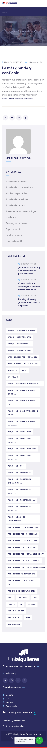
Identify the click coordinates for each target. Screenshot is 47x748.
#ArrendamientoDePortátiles (22, 357)
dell (35, 598)
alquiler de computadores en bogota (23, 413)
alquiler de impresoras (19, 432)
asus (10, 598)
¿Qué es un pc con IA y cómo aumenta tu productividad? (29, 270)
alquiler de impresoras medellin (19, 457)
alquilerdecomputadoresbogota (25, 384)
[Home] (9, 3)
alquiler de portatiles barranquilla (19, 481)
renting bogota (16, 611)
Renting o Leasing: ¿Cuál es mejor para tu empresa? (29, 302)
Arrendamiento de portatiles (22, 541)
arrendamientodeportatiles (22, 547)
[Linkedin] (24, 680)
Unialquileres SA (28, 31)
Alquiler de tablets (15, 205)
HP (21, 604)
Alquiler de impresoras (17, 181)
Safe (28, 617)
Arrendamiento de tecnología (21, 211)
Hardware (11, 217)
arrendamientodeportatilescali (24, 561)
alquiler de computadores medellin (21, 423)
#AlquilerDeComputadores (21, 330)
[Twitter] (5, 680)
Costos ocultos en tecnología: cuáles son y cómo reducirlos (29, 286)
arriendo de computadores (21, 591)
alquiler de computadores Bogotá (21, 392)
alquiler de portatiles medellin (19, 508)
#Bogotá (12, 370)
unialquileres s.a (14, 235)
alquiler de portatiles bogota (19, 491)
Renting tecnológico (16, 223)
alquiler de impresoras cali (22, 449)
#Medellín (13, 377)
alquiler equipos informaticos (16, 519)
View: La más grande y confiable (17, 98)
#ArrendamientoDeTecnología (23, 364)
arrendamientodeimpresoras (22, 534)
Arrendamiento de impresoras (23, 527)
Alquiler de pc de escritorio (19, 187)
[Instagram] (17, 680)
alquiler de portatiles (19, 473)
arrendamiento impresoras (21, 574)
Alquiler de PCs (16, 466)
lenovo (32, 604)
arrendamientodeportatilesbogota (26, 554)
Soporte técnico (14, 229)
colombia (23, 598)
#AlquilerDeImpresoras (19, 337)
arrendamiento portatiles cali (21, 582)
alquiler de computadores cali (21, 402)
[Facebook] (11, 680)
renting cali (14, 617)
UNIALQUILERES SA (13, 62)
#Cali (24, 370)
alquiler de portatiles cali (21, 500)
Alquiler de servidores (17, 199)
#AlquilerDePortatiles (19, 344)
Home (14, 31)
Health (11, 604)
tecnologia (14, 624)
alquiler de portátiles (16, 193)
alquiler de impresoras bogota (19, 440)
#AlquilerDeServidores (19, 350)
